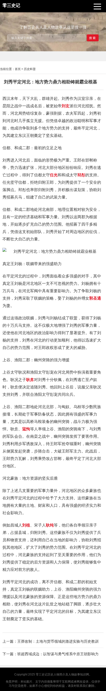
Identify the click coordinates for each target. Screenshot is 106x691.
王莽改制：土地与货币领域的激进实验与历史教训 (58, 641)
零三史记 (42, 674)
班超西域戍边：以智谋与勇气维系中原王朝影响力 (58, 654)
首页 (18, 69)
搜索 (92, 37)
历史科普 (30, 69)
